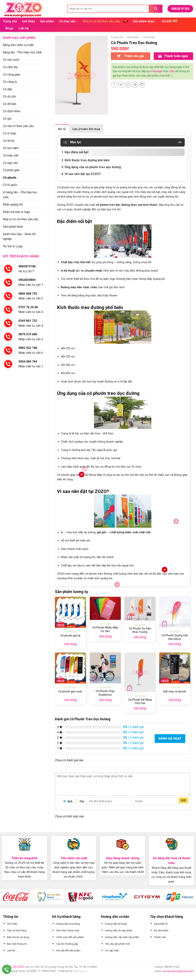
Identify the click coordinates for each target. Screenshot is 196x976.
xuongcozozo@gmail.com (177, 971)
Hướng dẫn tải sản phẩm (118, 930)
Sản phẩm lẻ (160, 923)
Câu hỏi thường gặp (67, 943)
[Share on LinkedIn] (142, 84)
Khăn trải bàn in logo (16, 212)
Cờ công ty (10, 82)
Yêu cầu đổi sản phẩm (68, 950)
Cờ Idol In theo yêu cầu (18, 126)
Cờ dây (7, 89)
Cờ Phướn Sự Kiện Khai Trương (140, 630)
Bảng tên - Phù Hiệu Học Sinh (22, 52)
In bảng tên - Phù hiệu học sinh (20, 194)
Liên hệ (24, 28)
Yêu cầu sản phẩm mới (117, 943)
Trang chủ (10, 21)
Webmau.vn (80, 971)
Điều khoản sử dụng (18, 937)
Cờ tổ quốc (10, 185)
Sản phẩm (47, 21)
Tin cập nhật (112, 950)
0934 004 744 (27, 361)
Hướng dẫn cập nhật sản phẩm (122, 937)
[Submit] (156, 9)
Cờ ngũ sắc (10, 163)
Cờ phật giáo (11, 170)
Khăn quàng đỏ (13, 204)
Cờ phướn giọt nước (70, 691)
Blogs (9, 28)
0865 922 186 (27, 348)
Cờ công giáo (11, 74)
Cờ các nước (11, 59)
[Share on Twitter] (121, 84)
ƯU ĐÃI (167, 21)
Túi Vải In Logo (13, 246)
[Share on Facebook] (114, 84)
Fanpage (157, 71)
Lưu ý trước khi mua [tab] (86, 129)
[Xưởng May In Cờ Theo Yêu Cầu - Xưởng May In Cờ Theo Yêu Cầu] (32, 8)
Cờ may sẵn (67, 21)
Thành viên (160, 937)
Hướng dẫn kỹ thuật (116, 923)
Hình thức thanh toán (67, 930)
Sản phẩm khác (143, 21)
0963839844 (27, 280)
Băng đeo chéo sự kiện (18, 45)
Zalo (172, 71)
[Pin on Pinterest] (135, 84)
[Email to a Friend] (128, 84)
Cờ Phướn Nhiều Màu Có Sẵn (105, 629)
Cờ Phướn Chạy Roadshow (105, 693)
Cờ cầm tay (10, 67)
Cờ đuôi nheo (11, 111)
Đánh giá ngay (169, 738)
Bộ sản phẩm (161, 930)
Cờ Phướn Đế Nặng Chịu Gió (140, 701)
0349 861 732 (27, 321)
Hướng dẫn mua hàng (68, 923)
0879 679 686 (27, 334)
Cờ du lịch (9, 96)
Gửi (183, 800)
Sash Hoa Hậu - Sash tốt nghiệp (19, 236)
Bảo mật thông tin (17, 943)
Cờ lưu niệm (11, 148)
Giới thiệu (28, 21)
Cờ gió (7, 118)
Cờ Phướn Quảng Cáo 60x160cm (175, 637)
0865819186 (27, 266)
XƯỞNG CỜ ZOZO (13, 966)
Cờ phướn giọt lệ (70, 635)
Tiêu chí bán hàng (16, 930)
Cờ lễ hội (8, 141)
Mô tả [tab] (62, 129)
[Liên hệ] (6, 969)
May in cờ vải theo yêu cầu (101, 21)
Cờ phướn (9, 177)
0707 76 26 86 (28, 307)
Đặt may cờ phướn (174, 691)
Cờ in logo (9, 133)
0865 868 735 (27, 293)
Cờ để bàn (9, 104)
